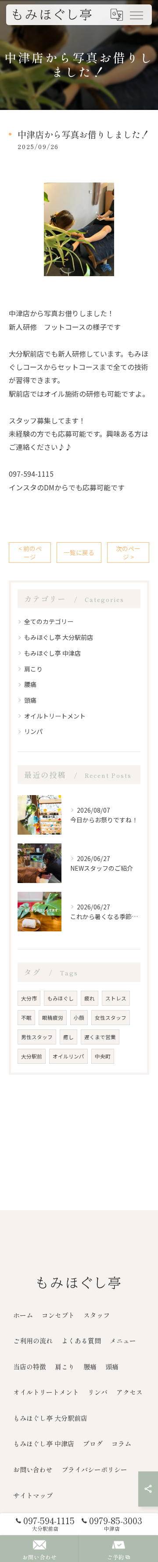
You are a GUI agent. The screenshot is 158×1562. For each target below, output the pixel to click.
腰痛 (30, 684)
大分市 (29, 998)
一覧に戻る (79, 552)
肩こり (33, 668)
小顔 (79, 1017)
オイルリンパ (68, 1056)
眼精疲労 (52, 1017)
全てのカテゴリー (48, 621)
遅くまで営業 (100, 1036)
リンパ (33, 731)
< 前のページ (30, 552)
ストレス (115, 998)
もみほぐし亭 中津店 (52, 653)
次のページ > (128, 552)
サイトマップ (33, 1495)
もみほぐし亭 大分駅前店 (58, 637)
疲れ (89, 998)
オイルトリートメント (55, 716)
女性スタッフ (110, 1017)
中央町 (103, 1056)
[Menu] (136, 14)
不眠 (26, 1017)
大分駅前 (31, 1056)
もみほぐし (60, 998)
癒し (68, 1036)
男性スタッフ (37, 1036)
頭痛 (30, 700)
